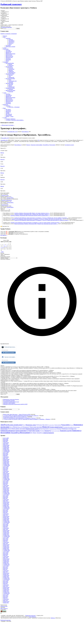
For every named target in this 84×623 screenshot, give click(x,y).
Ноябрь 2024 (6, 462)
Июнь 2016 (5, 582)
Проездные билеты (44, 428)
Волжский (10, 91)
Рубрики (2, 409)
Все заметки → (4, 235)
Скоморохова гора (12, 80)
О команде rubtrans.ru (10, 118)
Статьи (4, 47)
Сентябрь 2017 (6, 564)
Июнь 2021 (5, 511)
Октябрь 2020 (6, 521)
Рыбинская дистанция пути (69, 428)
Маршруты (5, 104)
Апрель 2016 (6, 584)
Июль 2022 (5, 496)
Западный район (9, 83)
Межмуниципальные (10, 53)
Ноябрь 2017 (6, 562)
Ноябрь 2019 (6, 534)
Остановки (8, 45)
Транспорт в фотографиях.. (9, 403)
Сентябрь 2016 (6, 579)
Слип (9, 76)
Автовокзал (8, 110)
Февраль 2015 (6, 601)
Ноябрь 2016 (6, 576)
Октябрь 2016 (6, 577)
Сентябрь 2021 (6, 507)
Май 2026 (5, 441)
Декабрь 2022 (6, 490)
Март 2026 (5, 443)
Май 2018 (5, 555)
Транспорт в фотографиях (36, 144)
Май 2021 (5, 512)
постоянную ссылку (69, 144)
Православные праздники (18, 428)
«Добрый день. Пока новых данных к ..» (41, 214)
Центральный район (10, 78)
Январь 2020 (6, 531)
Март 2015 (5, 600)
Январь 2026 (6, 446)
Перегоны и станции (10, 46)
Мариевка (10, 70)
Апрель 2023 (6, 485)
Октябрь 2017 (6, 563)
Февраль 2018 (6, 558)
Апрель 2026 (6, 442)
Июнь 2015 (5, 596)
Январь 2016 (6, 588)
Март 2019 (5, 543)
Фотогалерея (52, 144)
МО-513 (11, 427)
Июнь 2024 (5, 468)
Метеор (2, 152)
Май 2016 (5, 583)
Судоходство (31, 430)
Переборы (10, 89)
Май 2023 (5, 484)
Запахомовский (11, 72)
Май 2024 (5, 470)
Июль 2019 (5, 538)
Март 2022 (5, 500)
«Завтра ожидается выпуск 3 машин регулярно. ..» (58, 220)
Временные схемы (31, 424)
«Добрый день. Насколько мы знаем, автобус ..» (47, 223)
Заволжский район (10, 73)
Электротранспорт (48, 432)
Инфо (4, 108)
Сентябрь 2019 (6, 536)
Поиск (2, 28)
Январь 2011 (6, 602)
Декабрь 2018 (6, 547)
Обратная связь (4, 606)
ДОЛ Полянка (39, 424)
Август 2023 (6, 480)
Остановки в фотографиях (68, 427)
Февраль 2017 (6, 573)
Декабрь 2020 (6, 518)
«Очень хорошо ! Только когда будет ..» (52, 222)
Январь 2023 (6, 489)
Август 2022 (6, 494)
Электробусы (11, 41)
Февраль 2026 (6, 445)
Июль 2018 (5, 552)
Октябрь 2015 (6, 592)
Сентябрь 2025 (6, 451)
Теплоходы (10, 43)
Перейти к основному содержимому (9, 33)
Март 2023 (5, 486)
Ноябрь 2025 (6, 448)
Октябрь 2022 (6, 492)
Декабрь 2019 (6, 532)
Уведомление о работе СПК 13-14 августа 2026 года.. (15, 416)
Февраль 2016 (6, 587)
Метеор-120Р (20, 427)
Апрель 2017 (6, 570)
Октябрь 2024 (6, 464)
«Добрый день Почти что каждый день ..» (53, 219)
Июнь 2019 (5, 539)
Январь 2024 (6, 474)
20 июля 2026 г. (10, 202)
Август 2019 (6, 537)
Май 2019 (5, 541)
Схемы (4, 92)
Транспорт (8, 38)
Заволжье (10, 75)
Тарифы (7, 112)
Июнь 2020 (5, 525)
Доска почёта (65, 425)
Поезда (10, 44)
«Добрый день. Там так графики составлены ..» (57, 217)
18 (2, 247)
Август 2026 (6, 438)
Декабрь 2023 (6, 475)
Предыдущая (4, 125)
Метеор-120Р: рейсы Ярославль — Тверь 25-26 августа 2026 (16, 414)
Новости (5, 35)
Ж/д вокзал (8, 109)
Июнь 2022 (5, 497)
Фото (4, 37)
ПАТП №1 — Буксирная (13, 107)
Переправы (8, 59)
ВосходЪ (2, 159)
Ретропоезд (59, 428)
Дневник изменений (57, 424)
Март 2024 (5, 472)
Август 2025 (6, 452)
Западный (10, 84)
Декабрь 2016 (6, 575)
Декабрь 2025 (6, 447)
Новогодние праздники (36, 427)
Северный (10, 82)
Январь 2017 (6, 574)
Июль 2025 (5, 453)
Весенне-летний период (15, 425)
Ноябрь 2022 (6, 491)
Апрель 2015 (6, 599)
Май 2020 (5, 526)
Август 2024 (6, 466)
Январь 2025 (6, 460)
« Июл (2, 251)
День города (45, 424)
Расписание (5, 48)
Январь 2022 (6, 503)
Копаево (10, 64)
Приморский (11, 77)
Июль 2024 (5, 467)
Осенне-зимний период (56, 427)
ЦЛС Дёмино (33, 432)
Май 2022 (5, 498)
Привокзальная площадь (33, 428)
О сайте (5, 117)
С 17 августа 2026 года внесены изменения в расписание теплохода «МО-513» (20, 415)
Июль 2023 (5, 481)
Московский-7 (26, 427)
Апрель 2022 (6, 499)
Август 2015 (6, 594)
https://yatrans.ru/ (4, 608)
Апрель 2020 (6, 528)
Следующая (11, 125)
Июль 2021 (5, 510)
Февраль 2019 (6, 544)
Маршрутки (8, 52)
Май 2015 (5, 598)
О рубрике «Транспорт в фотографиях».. (15, 120)
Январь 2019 (6, 545)
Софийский (11, 71)
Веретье (10, 85)
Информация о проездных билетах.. (11, 399)
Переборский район (10, 88)
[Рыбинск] (3, 612)
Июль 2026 (5, 439)
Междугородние (9, 56)
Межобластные (9, 57)
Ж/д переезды (9, 114)
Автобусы (10, 39)
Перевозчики (9, 115)
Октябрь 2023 (6, 478)
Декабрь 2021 (6, 504)
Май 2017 (5, 569)
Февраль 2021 (6, 516)
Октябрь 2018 (6, 549)
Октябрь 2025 (6, 449)
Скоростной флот (21, 430)
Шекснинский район (10, 90)
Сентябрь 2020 (6, 522)
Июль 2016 (5, 581)
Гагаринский (11, 69)
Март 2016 (5, 586)
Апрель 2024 (6, 471)
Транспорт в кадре (66, 430)
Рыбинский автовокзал (8, 430)
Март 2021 (5, 515)
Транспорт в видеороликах (55, 430)
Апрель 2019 (6, 542)
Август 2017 (6, 566)
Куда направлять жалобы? (9, 400)
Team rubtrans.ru (25, 131)
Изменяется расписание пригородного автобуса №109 (15, 404)
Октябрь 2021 (6, 506)
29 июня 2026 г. (10, 197)
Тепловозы (42, 430)
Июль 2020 (5, 524)
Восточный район (10, 63)
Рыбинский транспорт (11, 4)
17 (1, 247)
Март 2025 (5, 458)
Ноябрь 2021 (6, 505)
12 (4, 246)
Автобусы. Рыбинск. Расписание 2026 (23, 213)
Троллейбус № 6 (4, 140)
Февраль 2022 (6, 502)
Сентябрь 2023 (6, 479)
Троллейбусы (11, 40)
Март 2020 (5, 529)
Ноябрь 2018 (6, 548)
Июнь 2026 (5, 440)
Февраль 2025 (6, 459)
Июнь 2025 (5, 454)
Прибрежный (11, 86)
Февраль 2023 (6, 487)
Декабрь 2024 (6, 461)
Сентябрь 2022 (6, 493)
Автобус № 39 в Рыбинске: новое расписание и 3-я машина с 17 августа (30, 217)
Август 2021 (6, 509)
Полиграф (10, 67)
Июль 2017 (5, 567)
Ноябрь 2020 (6, 519)
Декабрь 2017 (6, 561)
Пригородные (9, 54)
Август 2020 (6, 523)
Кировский (10, 65)
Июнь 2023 (5, 483)
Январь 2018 (6, 560)
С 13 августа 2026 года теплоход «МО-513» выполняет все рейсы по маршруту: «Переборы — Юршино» (26, 419)
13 (6, 246)
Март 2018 (5, 557)
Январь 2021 (6, 517)
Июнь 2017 (5, 568)
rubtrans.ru (53, 617)
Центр (9, 79)
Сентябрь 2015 (6, 593)
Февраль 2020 (6, 530)
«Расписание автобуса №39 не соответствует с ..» (39, 215)
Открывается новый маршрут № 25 (11, 401)
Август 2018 (6, 551)
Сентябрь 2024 (6, 465)
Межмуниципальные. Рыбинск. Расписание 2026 (25, 223)
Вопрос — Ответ (9, 116)
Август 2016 (6, 580)
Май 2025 (5, 455)
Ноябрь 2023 (6, 477)
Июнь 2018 (5, 554)
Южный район (9, 66)
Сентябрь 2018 (6, 550)
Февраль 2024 (6, 473)
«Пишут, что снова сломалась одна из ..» (41, 213)
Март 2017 (5, 571)
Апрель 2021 (6, 513)
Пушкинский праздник (52, 428)
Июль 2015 (5, 595)
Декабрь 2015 (6, 589)
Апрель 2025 (6, 457)
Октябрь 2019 (6, 535)
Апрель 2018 (6, 556)
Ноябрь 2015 (6, 590)
